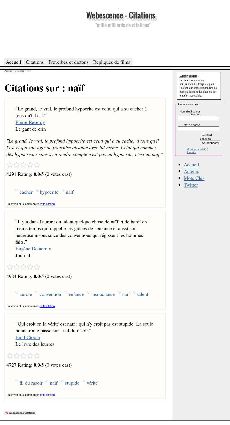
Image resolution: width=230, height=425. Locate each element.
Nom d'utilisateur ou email (190, 113)
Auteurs (191, 171)
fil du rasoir (31, 382)
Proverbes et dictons (68, 61)
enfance (76, 294)
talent (142, 294)
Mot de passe (192, 125)
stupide (72, 382)
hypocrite (49, 191)
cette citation (47, 204)
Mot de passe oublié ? (197, 149)
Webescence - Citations (120, 15)
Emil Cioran (27, 337)
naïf (69, 191)
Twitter (191, 184)
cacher (26, 191)
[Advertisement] (120, 42)
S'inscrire (191, 152)
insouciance (103, 294)
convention (50, 294)
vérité (92, 382)
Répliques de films (111, 61)
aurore (26, 294)
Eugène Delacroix (33, 248)
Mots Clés (194, 177)
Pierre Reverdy (30, 122)
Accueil (191, 164)
